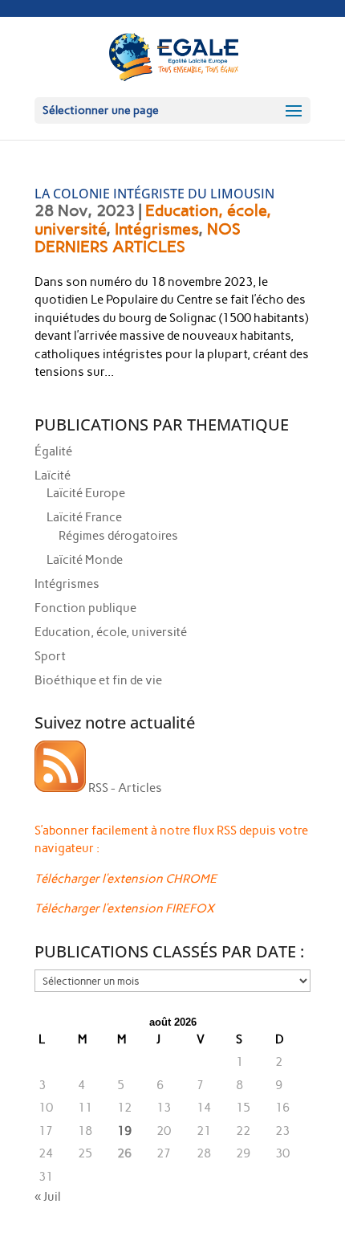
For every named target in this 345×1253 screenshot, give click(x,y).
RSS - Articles (124, 788)
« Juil (47, 1197)
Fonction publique (85, 608)
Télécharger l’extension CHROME (125, 878)
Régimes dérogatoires (118, 536)
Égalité (53, 451)
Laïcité (52, 475)
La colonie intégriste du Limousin (154, 193)
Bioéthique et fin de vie (98, 680)
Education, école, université (110, 632)
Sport (50, 656)
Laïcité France (84, 517)
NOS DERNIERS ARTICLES (137, 238)
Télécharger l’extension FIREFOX (124, 908)
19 (124, 1131)
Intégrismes (156, 229)
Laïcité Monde (85, 560)
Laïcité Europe (86, 493)
